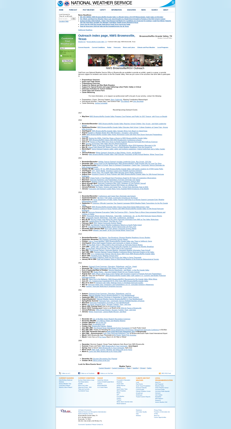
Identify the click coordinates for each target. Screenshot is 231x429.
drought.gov (139, 393)
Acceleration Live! (99, 324)
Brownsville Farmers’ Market (102, 326)
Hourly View (120, 384)
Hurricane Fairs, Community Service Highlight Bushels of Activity (121, 301)
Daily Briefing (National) (65, 380)
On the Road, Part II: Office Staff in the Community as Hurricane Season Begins (115, 245)
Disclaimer (139, 410)
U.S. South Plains (102, 387)
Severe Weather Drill (161, 402)
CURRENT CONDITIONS (86, 378)
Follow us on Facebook (87, 373)
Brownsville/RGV (102, 385)
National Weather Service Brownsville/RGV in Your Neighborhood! (112, 295)
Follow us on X (65, 373)
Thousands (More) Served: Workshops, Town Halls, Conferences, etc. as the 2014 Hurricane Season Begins (124, 216)
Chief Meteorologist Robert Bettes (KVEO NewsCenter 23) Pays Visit (112, 227)
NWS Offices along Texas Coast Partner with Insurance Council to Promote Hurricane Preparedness (126, 274)
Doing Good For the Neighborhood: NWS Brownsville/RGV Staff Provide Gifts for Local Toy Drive (127, 163)
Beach (118, 393)
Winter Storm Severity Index (125, 402)
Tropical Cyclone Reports (143, 397)
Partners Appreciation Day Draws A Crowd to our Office (112, 268)
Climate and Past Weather (146, 47)
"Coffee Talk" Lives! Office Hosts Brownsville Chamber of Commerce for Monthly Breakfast (122, 247)
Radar (109, 47)
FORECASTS (121, 378)
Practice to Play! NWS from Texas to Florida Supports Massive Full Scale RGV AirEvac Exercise (123, 142)
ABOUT (165, 10)
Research (158, 400)
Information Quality (141, 412)
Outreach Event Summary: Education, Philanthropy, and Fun (110, 294)
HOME (61, 10)
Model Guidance (121, 403)
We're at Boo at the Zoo (101, 360)
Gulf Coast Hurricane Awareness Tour (121, 331)
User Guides (158, 395)
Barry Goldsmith (116, 100)
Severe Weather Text (65, 384)
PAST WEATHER (88, 10)
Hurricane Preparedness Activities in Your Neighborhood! (109, 303)
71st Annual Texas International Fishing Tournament (112, 328)
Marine (119, 387)
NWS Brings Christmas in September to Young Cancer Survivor (117, 297)
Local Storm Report (64, 385)
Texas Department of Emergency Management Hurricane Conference (135, 330)
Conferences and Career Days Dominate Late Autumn (117, 196)
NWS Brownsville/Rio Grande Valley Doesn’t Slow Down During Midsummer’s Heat (120, 207)
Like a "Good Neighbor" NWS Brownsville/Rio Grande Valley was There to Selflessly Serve (120, 241)
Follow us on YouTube (106, 373)
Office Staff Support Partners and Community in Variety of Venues (115, 243)
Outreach (157, 393)
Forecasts (117, 47)
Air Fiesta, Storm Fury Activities (125, 335)
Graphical (119, 382)
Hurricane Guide (160, 389)
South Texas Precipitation (143, 386)
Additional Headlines (85, 30)
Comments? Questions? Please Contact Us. (90, 424)
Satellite (135, 368)
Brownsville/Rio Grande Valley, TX (97, 41)
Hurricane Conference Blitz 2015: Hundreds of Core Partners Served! (122, 183)
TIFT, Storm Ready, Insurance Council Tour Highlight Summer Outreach (117, 171)
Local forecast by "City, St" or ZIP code (65, 15)
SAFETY (103, 10)
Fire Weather (120, 396)
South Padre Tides (122, 389)
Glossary (138, 415)
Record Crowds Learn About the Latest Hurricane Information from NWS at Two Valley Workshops (125, 219)
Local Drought (140, 389)
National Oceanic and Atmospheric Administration (92, 412)
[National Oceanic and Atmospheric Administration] (59, 3)
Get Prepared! (159, 384)
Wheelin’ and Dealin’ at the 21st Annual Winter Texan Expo (113, 230)
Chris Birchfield (138, 101)
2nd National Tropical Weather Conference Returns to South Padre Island (116, 225)
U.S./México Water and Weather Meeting (111, 321)
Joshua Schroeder (101, 103)
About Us (157, 382)
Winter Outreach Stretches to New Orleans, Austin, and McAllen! (118, 153)
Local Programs (162, 47)
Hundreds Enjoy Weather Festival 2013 (104, 256)
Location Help (63, 21)
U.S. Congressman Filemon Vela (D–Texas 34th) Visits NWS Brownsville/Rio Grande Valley (123, 254)
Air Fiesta (102, 337)
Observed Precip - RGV (85, 387)
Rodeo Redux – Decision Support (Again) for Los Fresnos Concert (117, 272)
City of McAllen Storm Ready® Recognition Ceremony (111, 319)
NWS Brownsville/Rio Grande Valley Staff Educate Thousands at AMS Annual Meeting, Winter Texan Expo (126, 154)
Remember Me (67, 56)
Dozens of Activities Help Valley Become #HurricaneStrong (106, 143)
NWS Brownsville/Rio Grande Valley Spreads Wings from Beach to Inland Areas (119, 131)
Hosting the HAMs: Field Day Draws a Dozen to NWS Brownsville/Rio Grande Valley (118, 138)
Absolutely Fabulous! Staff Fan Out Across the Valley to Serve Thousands (115, 257)
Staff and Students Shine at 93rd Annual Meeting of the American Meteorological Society (128, 259)
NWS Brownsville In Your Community (114, 346)
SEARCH (154, 10)
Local (137, 382)
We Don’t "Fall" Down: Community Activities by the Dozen (117, 198)
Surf (118, 394)
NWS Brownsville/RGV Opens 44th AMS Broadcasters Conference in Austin (115, 140)
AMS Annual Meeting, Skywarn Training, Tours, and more (116, 310)
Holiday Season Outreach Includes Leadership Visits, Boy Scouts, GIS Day (124, 162)
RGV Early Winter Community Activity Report (120, 228)
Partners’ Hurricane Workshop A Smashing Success (104, 286)
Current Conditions (98, 47)
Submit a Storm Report (65, 387)
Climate (142, 368)
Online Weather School (161, 388)
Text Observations (83, 382)
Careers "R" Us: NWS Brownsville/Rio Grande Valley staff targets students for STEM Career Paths (128, 169)
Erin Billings (125, 101)
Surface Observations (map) (86, 380)
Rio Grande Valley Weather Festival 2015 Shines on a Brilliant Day (114, 185)
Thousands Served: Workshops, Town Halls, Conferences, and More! (110, 218)
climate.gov (139, 395)
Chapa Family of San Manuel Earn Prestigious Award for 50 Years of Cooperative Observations (123, 178)
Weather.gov (82, 41)
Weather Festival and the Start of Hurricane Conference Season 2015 (116, 181)
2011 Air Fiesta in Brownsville (131, 308)
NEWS (143, 10)
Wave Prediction (121, 391)
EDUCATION (131, 10)
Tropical (119, 400)
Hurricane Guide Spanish (162, 391)
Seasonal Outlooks (141, 388)
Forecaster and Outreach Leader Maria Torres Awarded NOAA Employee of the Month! (119, 189)
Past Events (139, 384)
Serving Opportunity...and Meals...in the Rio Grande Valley (129, 270)
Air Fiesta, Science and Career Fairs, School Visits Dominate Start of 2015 (122, 187)
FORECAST (73, 10)
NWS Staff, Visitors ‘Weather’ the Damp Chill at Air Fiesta (111, 350)
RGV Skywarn (159, 398)
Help (137, 414)
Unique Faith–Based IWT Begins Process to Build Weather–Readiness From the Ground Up (120, 147)
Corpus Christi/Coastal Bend (105, 382)
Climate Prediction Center (143, 391)
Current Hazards (84, 47)
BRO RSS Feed (166, 373)
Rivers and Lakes (129, 47)
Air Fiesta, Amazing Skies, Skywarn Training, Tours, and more (109, 304)
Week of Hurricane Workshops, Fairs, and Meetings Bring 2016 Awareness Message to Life (124, 145)
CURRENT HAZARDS (66, 378)
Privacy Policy (67, 63)
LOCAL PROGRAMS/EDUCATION (164, 379)
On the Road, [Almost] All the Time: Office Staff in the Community (109, 248)
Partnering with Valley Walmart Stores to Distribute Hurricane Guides (119, 283)
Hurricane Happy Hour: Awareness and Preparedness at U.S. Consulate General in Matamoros (121, 284)
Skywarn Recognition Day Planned (105, 359)
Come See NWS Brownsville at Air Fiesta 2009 (104, 351)
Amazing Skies (115, 306)
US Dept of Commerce (84, 410)
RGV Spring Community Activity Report (107, 223)
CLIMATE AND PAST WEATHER (143, 379)
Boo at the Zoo (101, 322)
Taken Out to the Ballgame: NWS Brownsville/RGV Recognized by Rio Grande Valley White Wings (123, 279)
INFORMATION (116, 10)
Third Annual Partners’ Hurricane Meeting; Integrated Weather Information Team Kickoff (120, 250)
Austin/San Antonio (102, 380)
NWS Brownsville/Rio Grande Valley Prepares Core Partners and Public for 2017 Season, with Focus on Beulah (128, 116)
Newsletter (158, 397)
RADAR (100, 378)
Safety (149, 368)
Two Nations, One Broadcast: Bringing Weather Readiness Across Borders (124, 237)
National (99, 384)
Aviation (119, 398)
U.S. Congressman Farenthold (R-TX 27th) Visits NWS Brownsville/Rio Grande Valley (118, 281)
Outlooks (61, 382)
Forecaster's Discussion (123, 380)
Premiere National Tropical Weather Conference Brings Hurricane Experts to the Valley (124, 252)
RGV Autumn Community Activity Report (113, 239)
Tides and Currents (83, 389)
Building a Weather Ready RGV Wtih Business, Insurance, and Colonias (113, 133)
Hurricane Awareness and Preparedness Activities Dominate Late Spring (115, 180)
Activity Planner (121, 385)
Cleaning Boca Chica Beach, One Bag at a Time (105, 221)
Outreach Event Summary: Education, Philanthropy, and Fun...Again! (113, 266)
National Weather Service (85, 414)
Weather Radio (159, 386)
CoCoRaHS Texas (83, 391)
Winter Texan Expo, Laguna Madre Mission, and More (107, 312)
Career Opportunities (160, 417)
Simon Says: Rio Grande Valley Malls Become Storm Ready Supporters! (117, 172)
